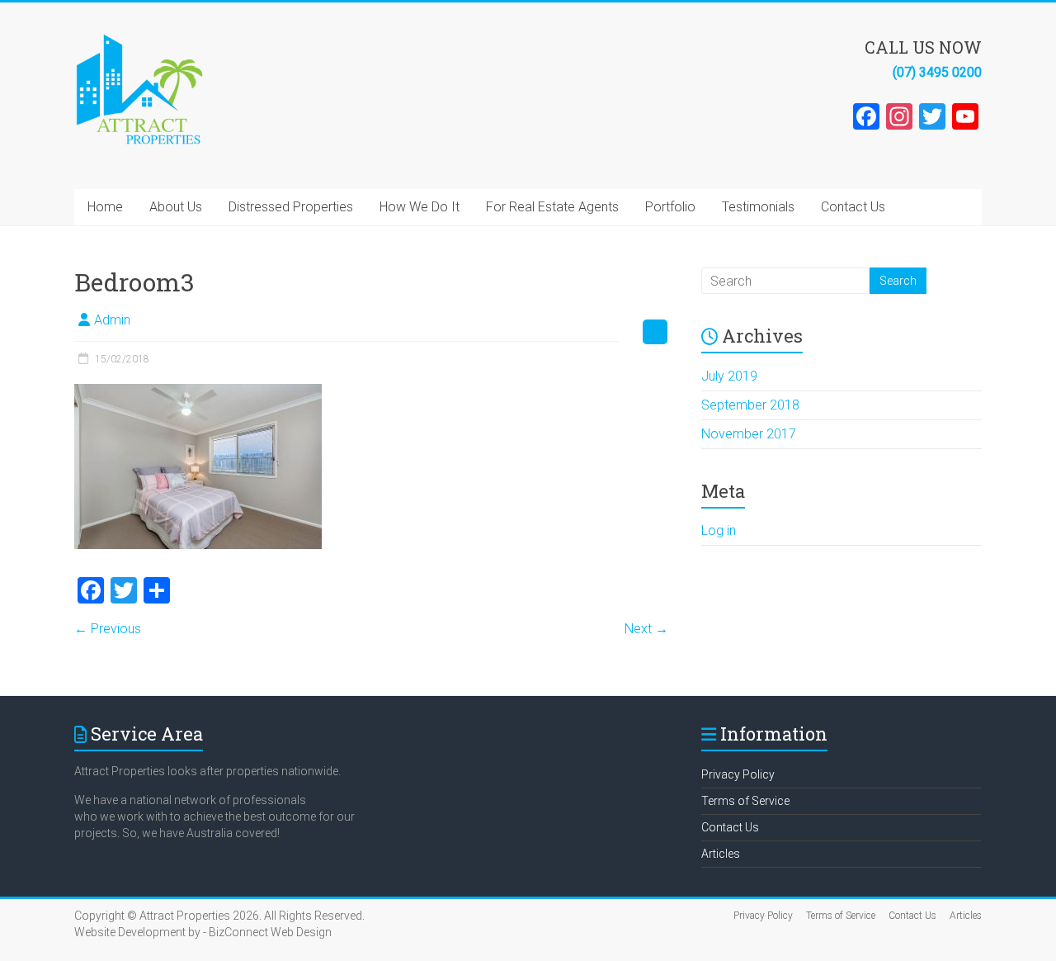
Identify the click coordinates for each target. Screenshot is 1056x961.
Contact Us (853, 207)
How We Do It (420, 207)
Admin (112, 320)
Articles (720, 853)
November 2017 (748, 434)
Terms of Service (745, 800)
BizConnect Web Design (270, 932)
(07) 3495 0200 (937, 72)
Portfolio (670, 207)
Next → (646, 629)
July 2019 (729, 376)
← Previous (107, 629)
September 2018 (750, 405)
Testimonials (758, 207)
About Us (175, 207)
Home (105, 207)
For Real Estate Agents (552, 207)
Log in (718, 530)
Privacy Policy (738, 774)
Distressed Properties (291, 207)
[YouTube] (965, 118)
